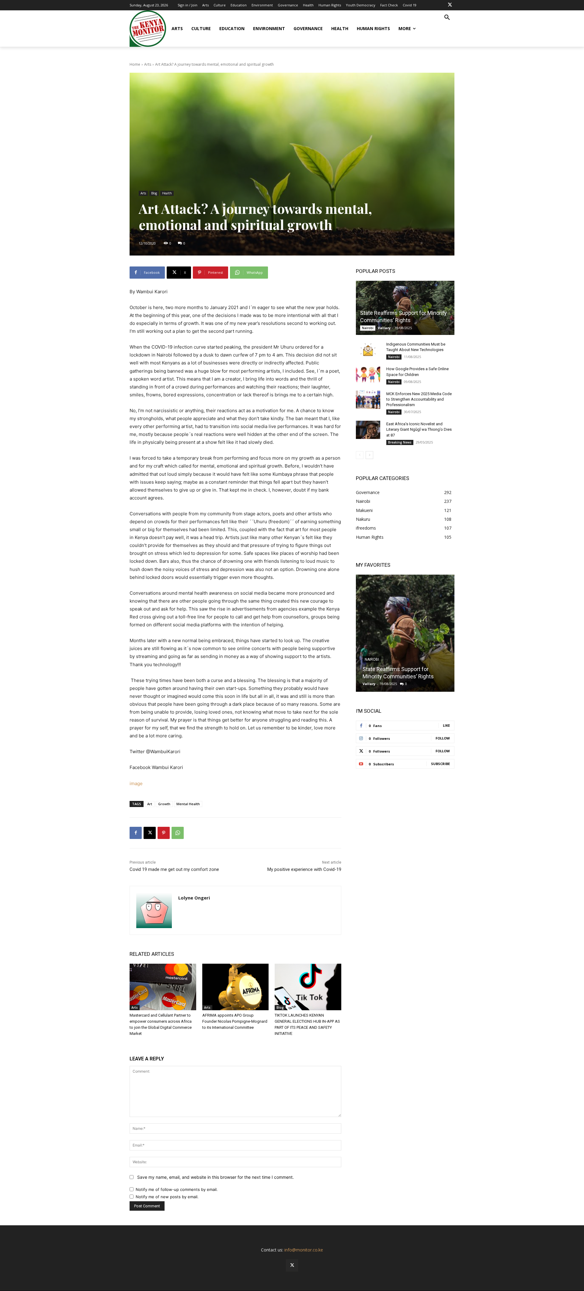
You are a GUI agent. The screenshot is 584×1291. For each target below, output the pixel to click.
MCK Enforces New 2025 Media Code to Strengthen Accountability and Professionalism (419, 399)
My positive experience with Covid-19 (304, 869)
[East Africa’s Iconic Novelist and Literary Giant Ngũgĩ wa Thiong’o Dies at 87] (368, 430)
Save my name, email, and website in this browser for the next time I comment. (215, 1177)
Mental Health (188, 804)
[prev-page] (359, 455)
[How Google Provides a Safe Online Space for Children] (368, 375)
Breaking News (400, 442)
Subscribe (440, 763)
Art (149, 804)
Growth (164, 804)
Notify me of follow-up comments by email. (177, 1189)
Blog (154, 193)
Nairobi (368, 328)
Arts (147, 64)
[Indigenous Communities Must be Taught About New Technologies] (368, 350)
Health (167, 193)
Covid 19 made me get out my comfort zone (174, 869)
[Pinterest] (164, 833)
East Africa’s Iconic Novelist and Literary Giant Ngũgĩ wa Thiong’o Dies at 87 (419, 429)
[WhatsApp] (178, 833)
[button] (447, 17)
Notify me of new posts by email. (167, 1196)
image (136, 783)
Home (135, 64)
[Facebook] (136, 833)
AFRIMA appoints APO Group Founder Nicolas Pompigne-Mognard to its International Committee (234, 1021)
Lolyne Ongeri (194, 898)
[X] (449, 5)
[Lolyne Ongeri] (154, 910)
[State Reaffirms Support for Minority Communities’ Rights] (405, 308)
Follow (443, 738)
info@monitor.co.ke (303, 1250)
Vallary (384, 327)
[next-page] (369, 455)
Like (446, 725)
